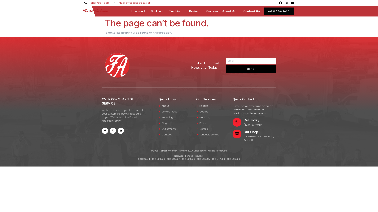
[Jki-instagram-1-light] (113, 131)
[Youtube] (292, 2)
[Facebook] (280, 2)
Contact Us (251, 11)
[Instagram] (286, 2)
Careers (212, 11)
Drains (193, 11)
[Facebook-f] (105, 131)
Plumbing (175, 11)
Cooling (156, 11)
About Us (229, 11)
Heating (137, 11)
